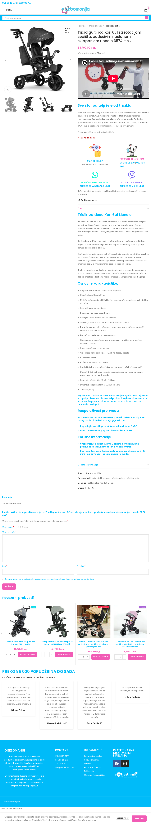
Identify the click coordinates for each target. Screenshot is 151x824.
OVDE (134, 426)
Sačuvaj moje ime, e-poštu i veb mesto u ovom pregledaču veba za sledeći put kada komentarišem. (49, 579)
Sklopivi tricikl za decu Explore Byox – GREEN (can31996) (57, 643)
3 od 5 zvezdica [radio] (23, 527)
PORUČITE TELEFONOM (132, 159)
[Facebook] (117, 763)
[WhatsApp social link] (89, 488)
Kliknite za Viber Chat (131, 185)
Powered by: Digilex (12, 801)
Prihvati (139, 818)
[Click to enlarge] (7, 89)
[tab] (113, 425)
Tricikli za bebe (112, 25)
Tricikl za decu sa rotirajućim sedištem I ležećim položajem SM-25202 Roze (130, 644)
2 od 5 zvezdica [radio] (20, 527)
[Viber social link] (93, 488)
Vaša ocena (8, 527)
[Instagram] (125, 763)
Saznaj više (122, 818)
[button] (5, 60)
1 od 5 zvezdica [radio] (18, 527)
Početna (82, 25)
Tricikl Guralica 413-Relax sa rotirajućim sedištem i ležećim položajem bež (93, 644)
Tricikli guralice (118, 478)
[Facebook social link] (85, 488)
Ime (4, 566)
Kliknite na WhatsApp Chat (94, 185)
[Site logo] (75, 10)
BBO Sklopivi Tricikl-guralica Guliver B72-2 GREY (20, 643)
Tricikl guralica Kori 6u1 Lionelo (100, 483)
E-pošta (81, 566)
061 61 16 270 (9, 2)
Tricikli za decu (95, 25)
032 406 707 (25, 2)
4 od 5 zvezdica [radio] (25, 527)
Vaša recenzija (9, 531)
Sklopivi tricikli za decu (99, 478)
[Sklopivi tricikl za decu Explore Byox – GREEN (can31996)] (57, 621)
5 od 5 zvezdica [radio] (27, 527)
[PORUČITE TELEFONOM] (132, 150)
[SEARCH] (146, 17)
